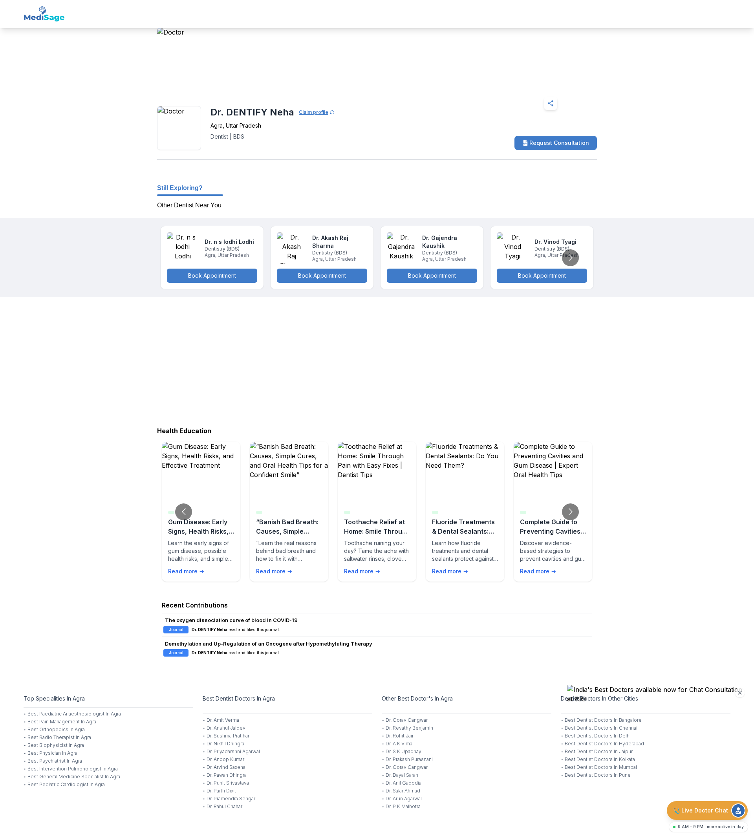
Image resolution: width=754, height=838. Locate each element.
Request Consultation (559, 142)
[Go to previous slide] (183, 511)
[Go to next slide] (570, 257)
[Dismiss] (740, 692)
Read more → (186, 571)
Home (191, 84)
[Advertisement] (377, 360)
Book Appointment (212, 275)
